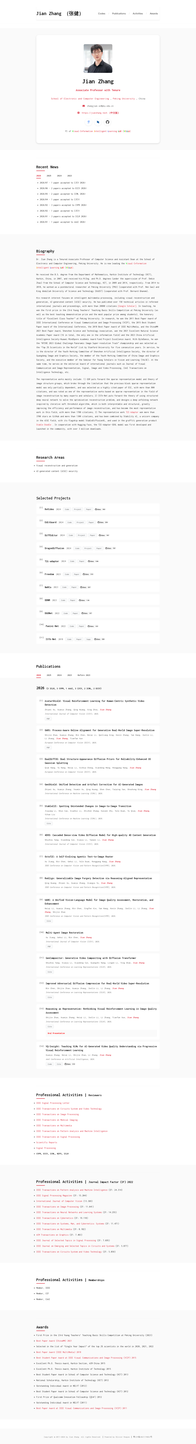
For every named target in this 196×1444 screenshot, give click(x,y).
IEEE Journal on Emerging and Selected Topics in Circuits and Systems (76, 1246)
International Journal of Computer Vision (59, 1201)
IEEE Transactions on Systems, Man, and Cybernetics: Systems (70, 1223)
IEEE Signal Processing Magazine (54, 1195)
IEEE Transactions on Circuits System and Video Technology (69, 1108)
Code (67, 509)
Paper (88, 509)
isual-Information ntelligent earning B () (101, 131)
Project (77, 509)
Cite (49, 823)
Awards (154, 13)
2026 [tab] (38, 175)
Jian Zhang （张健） (60, 13)
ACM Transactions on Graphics (53, 1235)
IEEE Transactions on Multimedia (54, 1125)
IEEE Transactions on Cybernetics (55, 1218)
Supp (89, 639)
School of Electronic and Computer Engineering (80, 98)
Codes (101, 13)
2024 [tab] (59, 175)
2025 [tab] (49, 175)
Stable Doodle (44, 424)
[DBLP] (98, 122)
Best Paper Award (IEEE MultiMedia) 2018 (58, 1352)
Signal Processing (46, 1148)
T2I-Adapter (133, 412)
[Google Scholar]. (127, 306)
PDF (48, 719)
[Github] (107, 122)
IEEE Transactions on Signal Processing (58, 1136)
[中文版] (114, 113)
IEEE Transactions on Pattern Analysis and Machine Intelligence (71, 1131)
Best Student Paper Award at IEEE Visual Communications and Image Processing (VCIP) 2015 (86, 1358)
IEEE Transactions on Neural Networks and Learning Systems (69, 1212)
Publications (119, 13)
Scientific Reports (46, 1142)
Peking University (124, 98)
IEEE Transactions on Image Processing (57, 1114)
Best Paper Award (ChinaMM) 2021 (54, 1341)
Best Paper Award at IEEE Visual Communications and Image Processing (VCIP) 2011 (81, 1408)
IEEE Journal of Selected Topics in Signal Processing (66, 1240)
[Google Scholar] (88, 122)
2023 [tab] (69, 175)
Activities (138, 13)
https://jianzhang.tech (94, 113)
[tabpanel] (98, 202)
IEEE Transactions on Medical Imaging (57, 1120)
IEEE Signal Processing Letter (53, 1103)
